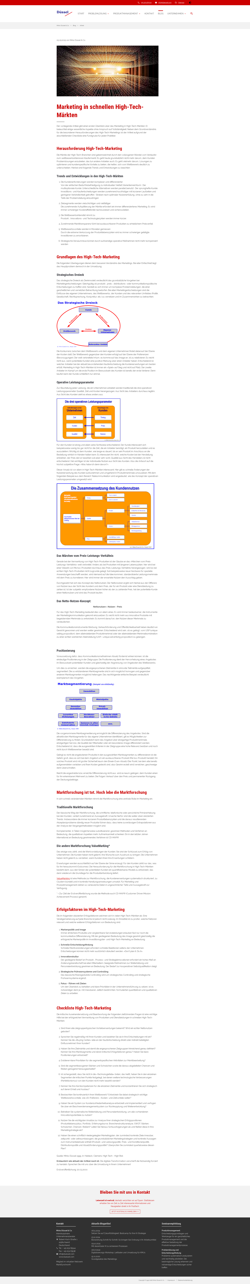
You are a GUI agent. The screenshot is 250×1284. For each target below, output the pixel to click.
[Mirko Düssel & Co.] (64, 14)
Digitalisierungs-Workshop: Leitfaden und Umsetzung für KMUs (118, 1252)
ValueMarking (63, 878)
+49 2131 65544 (146, 3)
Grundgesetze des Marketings (104, 1259)
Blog (160, 13)
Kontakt (149, 13)
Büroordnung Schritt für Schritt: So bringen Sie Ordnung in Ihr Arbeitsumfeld (123, 1240)
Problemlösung (97, 13)
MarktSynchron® (63, 1264)
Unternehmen (175, 13)
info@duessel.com (164, 3)
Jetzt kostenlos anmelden (124, 1212)
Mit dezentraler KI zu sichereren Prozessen (109, 1246)
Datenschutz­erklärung (185, 1280)
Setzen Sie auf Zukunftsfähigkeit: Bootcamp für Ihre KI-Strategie (118, 1233)
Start (81, 13)
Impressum (171, 1280)
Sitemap (181, 3)
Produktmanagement (125, 13)
